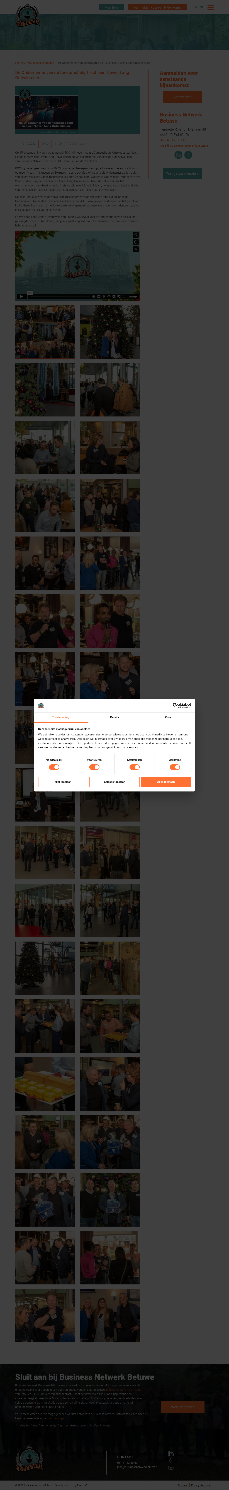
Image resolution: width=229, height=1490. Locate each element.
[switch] (94, 767)
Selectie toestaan (114, 781)
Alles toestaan (166, 781)
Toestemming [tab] (60, 717)
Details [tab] (114, 717)
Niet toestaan (63, 781)
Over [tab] (168, 717)
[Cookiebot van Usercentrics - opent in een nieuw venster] (175, 705)
